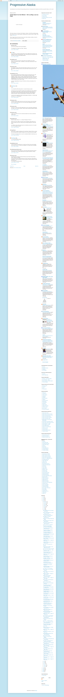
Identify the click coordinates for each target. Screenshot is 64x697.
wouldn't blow (14, 35)
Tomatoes (44, 545)
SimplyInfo (44, 22)
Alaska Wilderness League (46, 424)
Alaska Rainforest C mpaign (46, 423)
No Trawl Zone (45, 297)
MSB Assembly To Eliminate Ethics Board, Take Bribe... (48, 645)
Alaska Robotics (45, 232)
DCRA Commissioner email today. (47, 185)
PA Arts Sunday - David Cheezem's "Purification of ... (48, 580)
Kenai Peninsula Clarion (45, 472)
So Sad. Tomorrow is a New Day (47, 524)
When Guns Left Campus (46, 237)
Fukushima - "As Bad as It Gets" (48, 620)
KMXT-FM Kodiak (44, 476)
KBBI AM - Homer (45, 469)
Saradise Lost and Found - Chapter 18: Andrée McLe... (48, 627)
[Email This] (22, 40)
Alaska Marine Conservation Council (47, 421)
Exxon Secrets (44, 15)
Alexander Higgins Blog (46, 49)
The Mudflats (45, 164)
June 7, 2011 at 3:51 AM (14, 63)
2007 (43, 671)
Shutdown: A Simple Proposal (47, 305)
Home (24, 166)
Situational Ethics (45, 318)
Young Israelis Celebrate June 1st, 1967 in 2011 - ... (48, 649)
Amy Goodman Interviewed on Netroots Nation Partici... (47, 585)
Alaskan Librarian (45, 177)
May (44, 661)
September (45, 505)
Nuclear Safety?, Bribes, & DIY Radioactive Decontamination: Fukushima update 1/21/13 (47, 41)
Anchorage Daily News (45, 459)
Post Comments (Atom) (17, 167)
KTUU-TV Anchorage (45, 484)
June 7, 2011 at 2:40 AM (14, 56)
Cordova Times (44, 461)
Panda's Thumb (44, 404)
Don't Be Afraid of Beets (46, 635)
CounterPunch (44, 393)
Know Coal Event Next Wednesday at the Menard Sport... (48, 599)
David (12, 52)
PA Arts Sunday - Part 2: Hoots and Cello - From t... (48, 572)
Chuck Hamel (44, 675)
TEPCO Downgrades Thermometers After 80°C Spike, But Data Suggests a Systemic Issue (48, 28)
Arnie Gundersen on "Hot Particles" (48, 615)
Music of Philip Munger (45, 685)
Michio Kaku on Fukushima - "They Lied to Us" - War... (48, 550)
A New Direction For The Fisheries (47, 270)
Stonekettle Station (45, 142)
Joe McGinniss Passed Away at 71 (47, 291)
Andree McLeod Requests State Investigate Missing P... (47, 612)
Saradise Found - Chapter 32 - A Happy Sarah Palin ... (47, 609)
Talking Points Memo (45, 405)
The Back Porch (45, 359)
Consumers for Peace (45, 14)
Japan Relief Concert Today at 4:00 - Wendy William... (48, 521)
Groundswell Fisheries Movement (48, 157)
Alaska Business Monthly (46, 453)
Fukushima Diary (45, 26)
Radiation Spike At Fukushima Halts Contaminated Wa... (48, 589)
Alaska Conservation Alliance (46, 416)
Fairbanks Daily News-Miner (46, 464)
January (44, 666)
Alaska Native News (45, 442)
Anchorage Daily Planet (45, 443)
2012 (43, 499)
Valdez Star (44, 493)
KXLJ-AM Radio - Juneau (46, 379)
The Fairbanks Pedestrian (46, 327)
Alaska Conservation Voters (46, 418)
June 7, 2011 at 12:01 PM (15, 135)
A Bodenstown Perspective (47, 339)
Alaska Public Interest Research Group (48, 422)
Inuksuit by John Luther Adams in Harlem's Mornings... (48, 556)
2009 (43, 669)
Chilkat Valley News (45, 460)
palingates (44, 348)
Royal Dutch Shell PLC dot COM (47, 17)
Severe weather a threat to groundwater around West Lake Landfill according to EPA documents (47, 36)
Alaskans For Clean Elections (46, 426)
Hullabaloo (43, 399)
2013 (43, 498)
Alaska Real (44, 304)
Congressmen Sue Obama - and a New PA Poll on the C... (48, 547)
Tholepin (44, 215)
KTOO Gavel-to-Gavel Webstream (47, 482)
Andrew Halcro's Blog (45, 444)
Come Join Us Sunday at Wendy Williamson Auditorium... (48, 530)
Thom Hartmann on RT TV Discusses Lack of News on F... (48, 562)
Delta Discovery (44, 462)
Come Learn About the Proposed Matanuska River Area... (47, 552)
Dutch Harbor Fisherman (45, 463)
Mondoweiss (44, 403)
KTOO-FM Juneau (45, 483)
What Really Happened (45, 409)
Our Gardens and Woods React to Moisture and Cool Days (48, 641)
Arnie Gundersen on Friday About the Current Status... (48, 639)
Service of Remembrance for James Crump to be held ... (48, 513)
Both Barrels (44, 184)
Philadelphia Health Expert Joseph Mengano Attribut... (48, 591)
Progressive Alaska (22, 4)
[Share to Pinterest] (26, 40)
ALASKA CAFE (45, 269)
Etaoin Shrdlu (44, 446)
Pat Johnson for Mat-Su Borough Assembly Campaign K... (48, 532)
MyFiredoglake (44, 370)
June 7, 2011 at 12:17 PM (15, 140)
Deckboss (43, 445)
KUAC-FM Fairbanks (45, 485)
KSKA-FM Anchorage (45, 481)
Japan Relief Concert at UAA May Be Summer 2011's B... (48, 534)
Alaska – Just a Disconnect (46, 278)
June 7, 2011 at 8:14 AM (14, 97)
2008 (43, 670)
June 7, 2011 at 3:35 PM (14, 146)
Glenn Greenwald (44, 398)
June (44, 509)
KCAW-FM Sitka (44, 470)
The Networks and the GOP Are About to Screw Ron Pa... (47, 603)
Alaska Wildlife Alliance (45, 425)
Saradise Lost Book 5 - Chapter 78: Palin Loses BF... (48, 574)
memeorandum (44, 402)
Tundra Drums (44, 492)
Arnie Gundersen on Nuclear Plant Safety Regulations (48, 634)
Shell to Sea (44, 18)
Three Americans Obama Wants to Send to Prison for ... (48, 523)
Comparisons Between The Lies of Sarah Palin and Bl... (48, 566)
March (44, 663)
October (44, 504)
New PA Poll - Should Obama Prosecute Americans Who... (47, 526)
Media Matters (44, 401)
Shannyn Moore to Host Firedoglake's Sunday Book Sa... (48, 643)
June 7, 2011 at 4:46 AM (14, 70)
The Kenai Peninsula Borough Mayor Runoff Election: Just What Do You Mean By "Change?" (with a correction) (48, 341)
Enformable (44, 34)
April (44, 662)
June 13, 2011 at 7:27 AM (15, 162)
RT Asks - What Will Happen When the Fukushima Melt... (48, 622)
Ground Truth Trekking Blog (47, 256)
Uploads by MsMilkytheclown (47, 39)
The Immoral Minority (46, 190)
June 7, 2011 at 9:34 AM (14, 115)
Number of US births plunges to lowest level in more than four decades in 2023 (48, 151)
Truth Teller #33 (49, 134)
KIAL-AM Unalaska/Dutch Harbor (47, 475)
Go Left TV (44, 386)
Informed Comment (45, 400)
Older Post (36, 166)
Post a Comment (13, 164)
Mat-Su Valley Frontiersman (46, 487)
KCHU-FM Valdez (44, 471)
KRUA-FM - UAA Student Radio (46, 378)
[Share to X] (24, 40)
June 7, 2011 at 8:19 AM (14, 103)
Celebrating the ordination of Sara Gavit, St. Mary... (48, 653)
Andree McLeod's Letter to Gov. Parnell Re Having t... (47, 651)
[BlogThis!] (23, 40)
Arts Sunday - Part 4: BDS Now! (47, 568)
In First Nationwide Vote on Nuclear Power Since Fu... (48, 607)
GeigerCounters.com (46, 58)
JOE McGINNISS (45, 290)
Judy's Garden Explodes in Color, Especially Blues (48, 617)
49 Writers (43, 441)
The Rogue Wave (45, 263)
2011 (43, 500)
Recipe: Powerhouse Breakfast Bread (48, 328)
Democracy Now (44, 385)
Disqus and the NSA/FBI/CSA (47, 312)
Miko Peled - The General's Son (47, 544)
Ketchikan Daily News (45, 473)
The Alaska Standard (45, 450)
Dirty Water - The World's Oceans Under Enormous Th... (48, 558)
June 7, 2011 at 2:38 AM (14, 49)
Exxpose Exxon (44, 16)
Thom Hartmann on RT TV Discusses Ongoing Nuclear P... (48, 515)
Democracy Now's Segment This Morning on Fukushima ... (48, 624)
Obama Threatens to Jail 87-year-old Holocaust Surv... (48, 538)
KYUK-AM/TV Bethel (45, 486)
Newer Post (12, 166)
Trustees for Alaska (45, 431)
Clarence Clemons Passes (47, 581)
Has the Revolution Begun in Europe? (48, 548)
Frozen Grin (44, 133)
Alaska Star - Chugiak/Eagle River (47, 458)
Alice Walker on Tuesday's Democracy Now (47, 517)
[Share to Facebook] (25, 40)
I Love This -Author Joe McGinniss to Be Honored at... (48, 597)
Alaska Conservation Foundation (47, 417)
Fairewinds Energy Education (47, 55)
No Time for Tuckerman (46, 165)
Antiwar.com (44, 392)
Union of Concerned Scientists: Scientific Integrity (47, 54)
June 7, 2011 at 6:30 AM (14, 83)
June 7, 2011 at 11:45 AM (15, 127)
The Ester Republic (45, 236)
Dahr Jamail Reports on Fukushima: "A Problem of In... (48, 587)
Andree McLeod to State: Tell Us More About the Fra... (48, 601)
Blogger (36, 690)
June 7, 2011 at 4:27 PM (14, 152)
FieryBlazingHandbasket (46, 283)
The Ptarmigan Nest (46, 311)
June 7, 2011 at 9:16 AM (14, 109)
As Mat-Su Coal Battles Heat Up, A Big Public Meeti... (48, 560)
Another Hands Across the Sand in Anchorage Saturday (48, 536)
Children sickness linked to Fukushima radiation (47, 576)
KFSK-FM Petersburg (45, 474)
